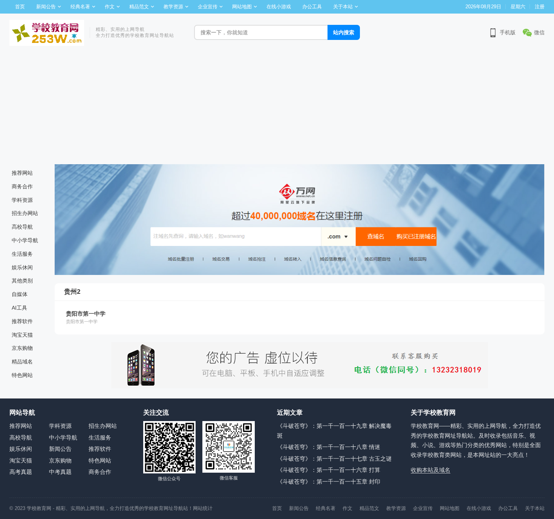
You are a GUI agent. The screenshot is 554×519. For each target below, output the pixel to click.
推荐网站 (22, 173)
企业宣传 (207, 6)
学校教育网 (39, 508)
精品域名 (22, 362)
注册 (540, 6)
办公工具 (312, 6)
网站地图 (242, 6)
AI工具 (19, 308)
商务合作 (22, 186)
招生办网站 (25, 213)
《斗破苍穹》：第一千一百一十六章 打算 (328, 470)
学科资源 (22, 200)
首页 (20, 6)
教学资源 (173, 6)
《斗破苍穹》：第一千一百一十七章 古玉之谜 (334, 458)
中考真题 (60, 472)
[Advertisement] (277, 107)
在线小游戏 (278, 6)
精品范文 (139, 6)
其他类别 (22, 281)
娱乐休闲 (22, 267)
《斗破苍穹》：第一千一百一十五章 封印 (328, 481)
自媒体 (20, 294)
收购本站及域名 (430, 470)
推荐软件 (22, 321)
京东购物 (22, 348)
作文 (110, 6)
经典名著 (80, 6)
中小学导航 (25, 240)
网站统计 (203, 508)
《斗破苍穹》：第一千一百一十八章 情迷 (328, 447)
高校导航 (22, 227)
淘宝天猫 (22, 335)
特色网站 (22, 375)
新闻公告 (46, 6)
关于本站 (343, 6)
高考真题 (20, 472)
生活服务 (22, 254)
